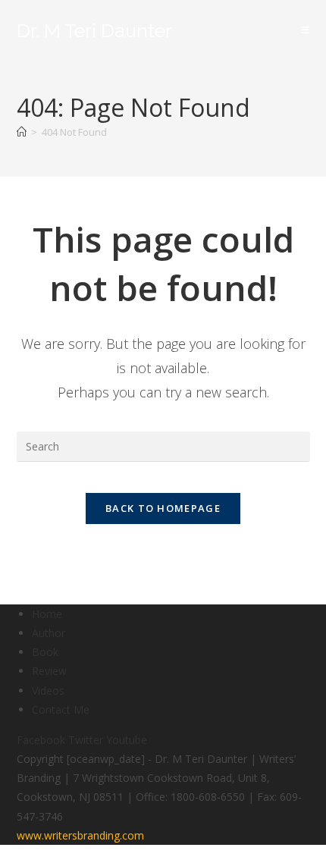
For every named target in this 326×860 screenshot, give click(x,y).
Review (49, 671)
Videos (48, 690)
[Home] (22, 132)
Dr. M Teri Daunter (94, 30)
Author (48, 633)
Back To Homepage (163, 508)
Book (45, 652)
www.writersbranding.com (80, 835)
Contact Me (60, 709)
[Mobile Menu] (305, 30)
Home (47, 614)
